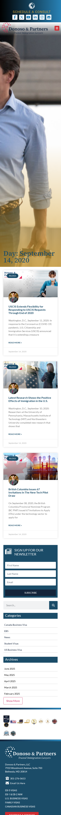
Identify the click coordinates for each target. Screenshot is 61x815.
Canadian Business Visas (20, 806)
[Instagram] (42, 17)
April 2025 (10, 681)
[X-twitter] (21, 17)
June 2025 (9, 668)
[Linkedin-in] (35, 17)
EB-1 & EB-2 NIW (13, 794)
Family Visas (12, 802)
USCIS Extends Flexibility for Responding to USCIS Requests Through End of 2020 (27, 309)
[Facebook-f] (14, 17)
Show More (13, 700)
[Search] (53, 605)
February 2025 (12, 693)
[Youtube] (28, 17)
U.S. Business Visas (16, 798)
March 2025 (10, 687)
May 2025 (9, 674)
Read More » (15, 342)
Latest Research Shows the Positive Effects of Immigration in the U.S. (29, 399)
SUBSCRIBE (30, 592)
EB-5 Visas (11, 790)
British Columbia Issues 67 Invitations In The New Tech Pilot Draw (28, 492)
